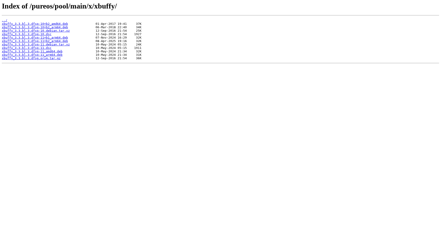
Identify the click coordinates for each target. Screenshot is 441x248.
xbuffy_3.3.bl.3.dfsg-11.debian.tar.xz (36, 44)
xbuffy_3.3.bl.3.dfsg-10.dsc (26, 34)
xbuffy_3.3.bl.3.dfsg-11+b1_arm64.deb (35, 37)
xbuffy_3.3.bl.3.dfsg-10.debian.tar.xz (36, 30)
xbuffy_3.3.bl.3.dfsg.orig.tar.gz (31, 58)
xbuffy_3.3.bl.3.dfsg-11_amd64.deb (32, 51)
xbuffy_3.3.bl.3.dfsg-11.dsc (26, 48)
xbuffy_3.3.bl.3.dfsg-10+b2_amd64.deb (35, 23)
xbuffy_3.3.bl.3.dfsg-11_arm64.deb (32, 54)
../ (4, 20)
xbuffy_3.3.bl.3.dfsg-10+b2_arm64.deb (35, 27)
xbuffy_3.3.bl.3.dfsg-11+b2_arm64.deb (35, 41)
